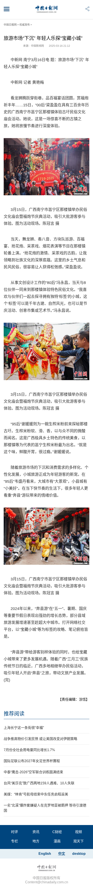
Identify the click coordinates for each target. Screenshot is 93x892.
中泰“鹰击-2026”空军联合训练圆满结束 (33, 772)
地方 (35, 841)
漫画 (57, 841)
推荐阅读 (14, 714)
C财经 (57, 832)
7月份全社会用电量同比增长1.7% (29, 750)
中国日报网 (10, 24)
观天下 (78, 841)
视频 (78, 832)
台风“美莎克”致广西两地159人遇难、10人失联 (39, 783)
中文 (61, 853)
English (44, 853)
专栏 (14, 841)
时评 (14, 832)
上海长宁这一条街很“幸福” (24, 728)
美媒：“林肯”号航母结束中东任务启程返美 (36, 794)
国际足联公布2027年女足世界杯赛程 (32, 761)
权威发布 (24, 24)
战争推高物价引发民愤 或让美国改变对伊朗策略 (40, 739)
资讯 (35, 832)
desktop (79, 853)
